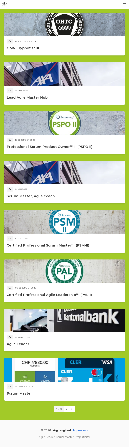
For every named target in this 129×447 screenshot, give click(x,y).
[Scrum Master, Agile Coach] (64, 172)
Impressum (80, 430)
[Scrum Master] (64, 370)
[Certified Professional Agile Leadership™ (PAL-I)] (64, 271)
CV (9, 41)
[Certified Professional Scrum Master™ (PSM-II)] (64, 222)
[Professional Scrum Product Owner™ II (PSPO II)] (64, 123)
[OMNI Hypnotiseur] (64, 24)
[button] (124, 4)
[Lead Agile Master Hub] (64, 74)
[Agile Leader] (64, 320)
